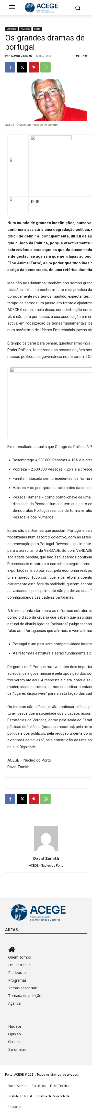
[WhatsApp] (45, 67)
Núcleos (25, 28)
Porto (37, 28)
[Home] (47, 949)
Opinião (11, 28)
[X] (22, 67)
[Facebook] (10, 67)
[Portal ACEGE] (46, 7)
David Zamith (21, 56)
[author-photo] (46, 851)
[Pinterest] (34, 67)
